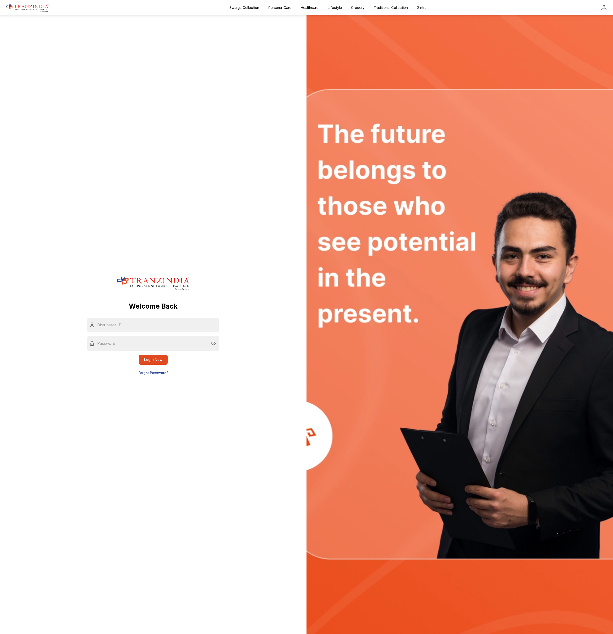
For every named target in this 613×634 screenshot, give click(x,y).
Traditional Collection (391, 7)
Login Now (153, 359)
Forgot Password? (153, 373)
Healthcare (309, 7)
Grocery (357, 7)
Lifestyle (335, 7)
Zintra (421, 7)
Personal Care (279, 7)
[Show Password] (213, 343)
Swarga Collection (244, 7)
